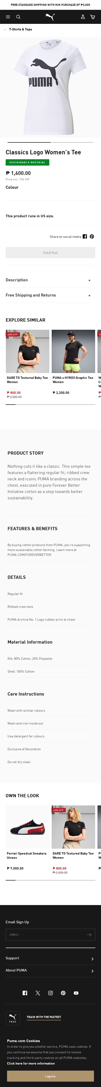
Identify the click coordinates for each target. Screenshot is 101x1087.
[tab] (29, 142)
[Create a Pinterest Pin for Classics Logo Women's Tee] (91, 236)
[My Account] (82, 16)
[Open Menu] (9, 17)
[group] (28, 360)
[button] (9, 17)
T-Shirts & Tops (20, 29)
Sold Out (50, 252)
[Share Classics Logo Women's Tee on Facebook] (84, 236)
